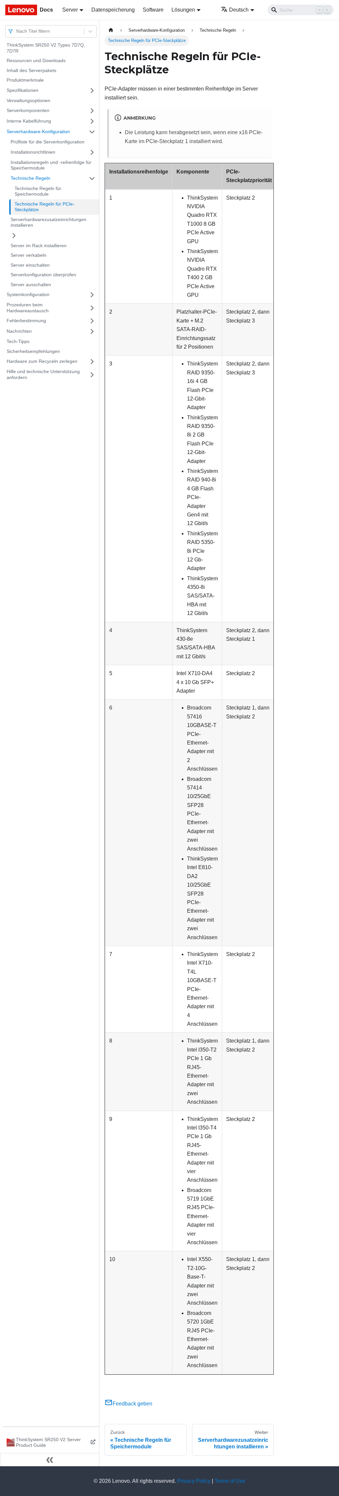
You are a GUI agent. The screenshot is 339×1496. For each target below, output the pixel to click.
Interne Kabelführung (29, 121)
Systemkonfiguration (28, 294)
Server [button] (70, 10)
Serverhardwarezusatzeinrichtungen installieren (48, 222)
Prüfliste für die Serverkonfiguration (47, 141)
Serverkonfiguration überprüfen (43, 274)
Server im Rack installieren (39, 245)
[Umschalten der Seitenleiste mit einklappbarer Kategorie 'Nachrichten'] (92, 331)
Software (153, 10)
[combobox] (17, 31)
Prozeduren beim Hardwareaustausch (28, 307)
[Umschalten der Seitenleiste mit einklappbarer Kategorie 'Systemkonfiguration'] (92, 294)
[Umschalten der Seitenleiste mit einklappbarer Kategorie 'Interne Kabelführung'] (92, 121)
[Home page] (111, 30)
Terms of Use (230, 1481)
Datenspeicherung (113, 10)
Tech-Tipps (18, 341)
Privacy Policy (194, 1481)
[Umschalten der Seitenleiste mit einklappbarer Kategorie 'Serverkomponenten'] (92, 110)
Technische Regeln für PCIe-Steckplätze (44, 206)
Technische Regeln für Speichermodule (38, 191)
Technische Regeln (30, 178)
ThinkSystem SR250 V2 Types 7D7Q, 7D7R (46, 48)
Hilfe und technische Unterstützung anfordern (43, 374)
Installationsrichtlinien (33, 152)
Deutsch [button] (239, 10)
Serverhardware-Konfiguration (38, 131)
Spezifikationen (22, 90)
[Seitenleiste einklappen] (49, 1459)
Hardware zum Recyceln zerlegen (42, 361)
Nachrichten (19, 331)
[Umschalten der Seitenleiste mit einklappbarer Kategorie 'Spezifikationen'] (92, 90)
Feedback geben (132, 1403)
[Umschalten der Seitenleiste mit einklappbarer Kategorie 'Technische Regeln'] (92, 178)
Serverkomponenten (28, 110)
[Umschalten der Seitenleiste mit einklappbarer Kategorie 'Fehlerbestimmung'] (92, 321)
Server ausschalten (31, 284)
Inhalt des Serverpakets (31, 70)
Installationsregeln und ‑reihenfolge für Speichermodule (51, 165)
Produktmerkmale (25, 80)
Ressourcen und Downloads (36, 60)
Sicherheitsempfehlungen (33, 351)
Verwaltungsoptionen (28, 100)
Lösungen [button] (183, 10)
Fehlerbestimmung (26, 320)
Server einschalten (30, 265)
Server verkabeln (28, 255)
